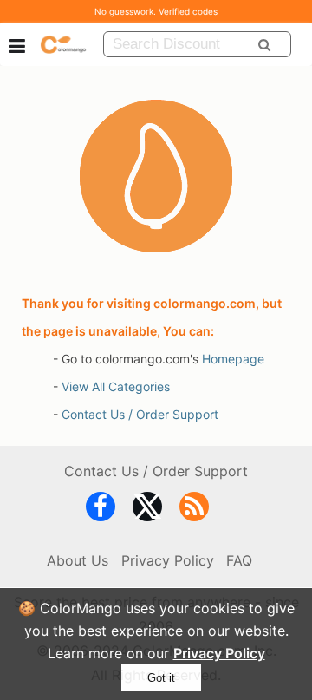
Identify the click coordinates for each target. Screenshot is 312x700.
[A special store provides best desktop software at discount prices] (63, 43)
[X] (147, 510)
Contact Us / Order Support (140, 414)
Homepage (233, 358)
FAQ (239, 560)
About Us (77, 560)
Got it (161, 677)
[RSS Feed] (194, 510)
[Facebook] (100, 510)
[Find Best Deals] (264, 44)
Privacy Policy (219, 653)
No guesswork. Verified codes (156, 11)
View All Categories (116, 386)
